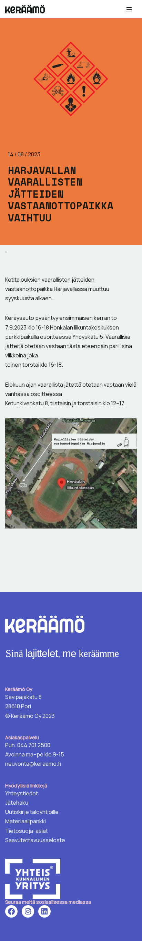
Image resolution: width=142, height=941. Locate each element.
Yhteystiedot (21, 793)
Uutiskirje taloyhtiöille (32, 812)
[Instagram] (28, 911)
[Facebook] (11, 911)
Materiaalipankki (25, 821)
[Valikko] (129, 9)
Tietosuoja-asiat (26, 831)
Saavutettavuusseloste (35, 840)
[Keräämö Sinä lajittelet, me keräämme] (26, 9)
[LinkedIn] (44, 911)
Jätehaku (16, 802)
